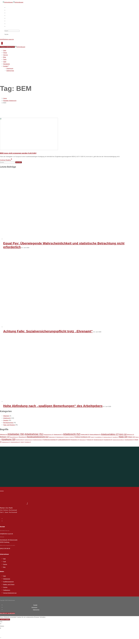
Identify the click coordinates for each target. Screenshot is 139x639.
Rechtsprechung (8, 422)
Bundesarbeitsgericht (38, 437)
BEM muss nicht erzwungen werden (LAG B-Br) (18, 153)
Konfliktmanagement (8, 581)
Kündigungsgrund (29, 439)
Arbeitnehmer (34, 434)
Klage (123, 437)
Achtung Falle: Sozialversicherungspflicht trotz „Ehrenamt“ (48, 331)
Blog (8, 15)
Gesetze (5, 420)
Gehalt (93, 437)
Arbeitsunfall (85, 434)
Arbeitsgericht (58, 434)
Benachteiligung (14, 437)
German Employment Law (9, 593)
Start (8, 7)
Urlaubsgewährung (15, 442)
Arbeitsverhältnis (110, 434)
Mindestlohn (75, 439)
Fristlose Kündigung (82, 437)
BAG (123, 434)
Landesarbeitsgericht (64, 439)
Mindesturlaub (82, 439)
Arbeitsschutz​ (6, 578)
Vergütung (28, 442)
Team (8, 18)
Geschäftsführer (99, 437)
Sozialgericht (108, 439)
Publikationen (6, 590)
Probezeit (90, 439)
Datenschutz (10, 70)
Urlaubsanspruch (6, 442)
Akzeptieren (5, 619)
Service (8, 13)
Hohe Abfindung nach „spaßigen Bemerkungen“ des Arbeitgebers (53, 406)
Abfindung (3, 434)
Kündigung (9, 439)
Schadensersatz (99, 439)
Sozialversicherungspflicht (118, 439)
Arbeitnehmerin (48, 434)
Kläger (131, 437)
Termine (5, 587)
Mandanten (9, 23)
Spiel (8, 21)
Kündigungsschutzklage (50, 439)
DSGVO (67, 437)
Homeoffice (115, 437)
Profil (4, 561)
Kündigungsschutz (38, 439)
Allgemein (6, 416)
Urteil (23, 442)
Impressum (9, 68)
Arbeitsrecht (7, 418)
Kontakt (9, 26)
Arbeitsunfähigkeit (95, 434)
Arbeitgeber (15, 434)
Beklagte (5, 437)
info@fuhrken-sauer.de (7, 39)
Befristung (130, 434)
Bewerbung (23, 437)
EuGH (72, 437)
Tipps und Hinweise (9, 425)
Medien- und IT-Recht (8, 584)
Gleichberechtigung (107, 437)
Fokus (8, 10)
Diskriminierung (60, 437)
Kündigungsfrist (20, 439)
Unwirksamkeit (129, 439)
